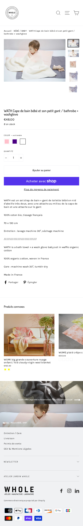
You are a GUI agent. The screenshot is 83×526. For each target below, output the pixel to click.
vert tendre (23, 141)
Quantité (8, 151)
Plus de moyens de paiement (41, 189)
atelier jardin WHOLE (17, 476)
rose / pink (7, 141)
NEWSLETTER (11, 462)
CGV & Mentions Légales (17, 448)
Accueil (7, 31)
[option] (34, 72)
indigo (15, 141)
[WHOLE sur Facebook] (61, 491)
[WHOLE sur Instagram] (69, 491)
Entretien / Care (12, 433)
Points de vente (12, 443)
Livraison (9, 438)
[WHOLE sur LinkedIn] (77, 491)
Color (13, 135)
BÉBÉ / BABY (20, 31)
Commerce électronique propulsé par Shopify (24, 500)
